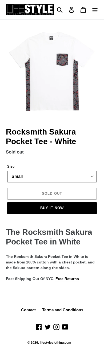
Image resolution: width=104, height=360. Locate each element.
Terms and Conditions (62, 310)
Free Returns (67, 279)
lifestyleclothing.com (55, 342)
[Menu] (95, 10)
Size (10, 166)
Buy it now (52, 208)
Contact (28, 310)
